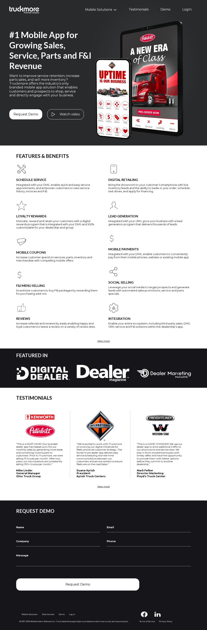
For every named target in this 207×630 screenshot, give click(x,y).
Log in (72, 614)
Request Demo (26, 114)
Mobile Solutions (29, 614)
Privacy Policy (165, 621)
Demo (165, 10)
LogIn (187, 10)
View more (103, 340)
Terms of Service (147, 621)
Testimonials (139, 10)
